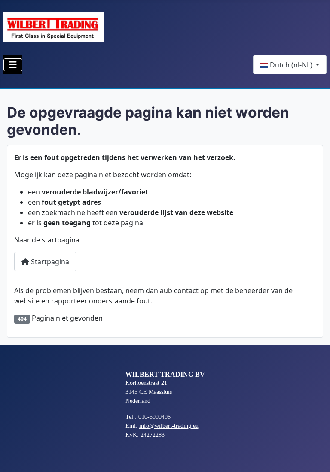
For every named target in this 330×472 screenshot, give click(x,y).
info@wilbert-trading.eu (169, 426)
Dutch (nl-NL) (291, 65)
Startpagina (49, 261)
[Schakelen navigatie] (12, 64)
